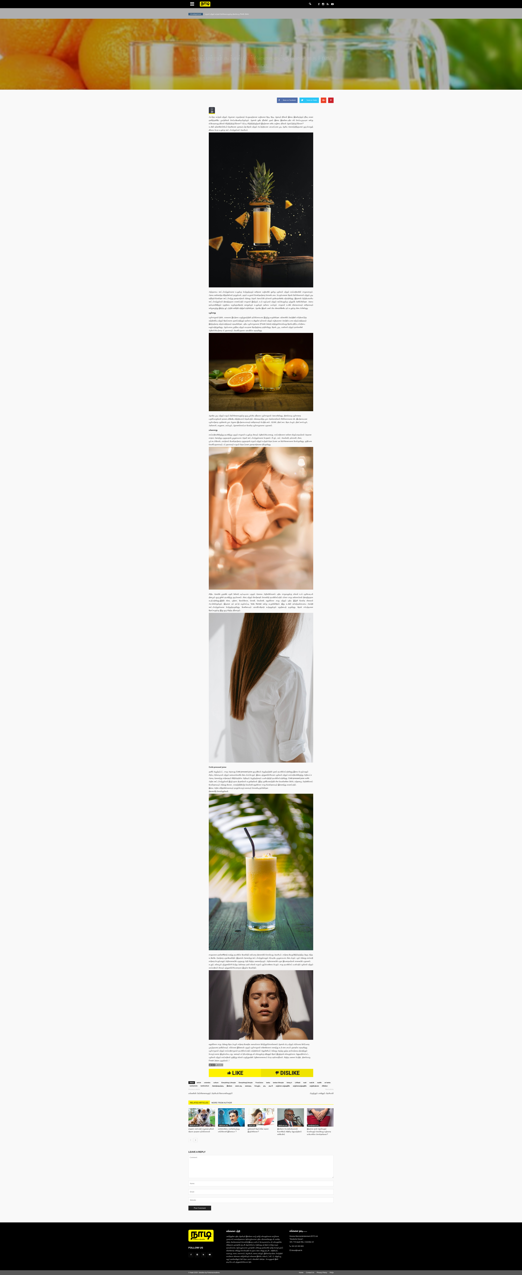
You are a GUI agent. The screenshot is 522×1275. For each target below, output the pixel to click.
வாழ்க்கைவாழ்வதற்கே (300, 1086)
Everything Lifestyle (228, 1082)
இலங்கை (229, 1086)
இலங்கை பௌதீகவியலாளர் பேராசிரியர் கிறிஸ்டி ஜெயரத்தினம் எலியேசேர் (289, 1131)
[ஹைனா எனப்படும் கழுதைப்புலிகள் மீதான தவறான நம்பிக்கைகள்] (201, 1117)
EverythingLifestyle (246, 1082)
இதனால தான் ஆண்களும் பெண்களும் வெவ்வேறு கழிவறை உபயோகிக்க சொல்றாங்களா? (319, 1131)
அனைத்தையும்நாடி (218, 1086)
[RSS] (327, 4)
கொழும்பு (257, 1086)
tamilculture (205, 1086)
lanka (268, 1082)
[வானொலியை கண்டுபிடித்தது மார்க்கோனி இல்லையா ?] (231, 1117)
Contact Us (310, 1273)
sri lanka (327, 1082)
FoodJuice (259, 1082)
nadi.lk (311, 1082)
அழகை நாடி (251, 1125)
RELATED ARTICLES (199, 1103)
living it (289, 1082)
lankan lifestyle (278, 1082)
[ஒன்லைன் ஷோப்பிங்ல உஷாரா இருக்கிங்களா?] (261, 1117)
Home (301, 1273)
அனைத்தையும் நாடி (313, 1125)
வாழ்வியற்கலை (314, 1086)
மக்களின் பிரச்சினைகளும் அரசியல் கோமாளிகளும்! (210, 1093)
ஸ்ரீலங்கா (325, 1086)
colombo (207, 1082)
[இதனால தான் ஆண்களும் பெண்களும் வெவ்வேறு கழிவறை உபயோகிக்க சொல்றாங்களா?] (320, 1117)
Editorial (258, 72)
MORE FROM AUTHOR (222, 1103)
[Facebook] (317, 4)
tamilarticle (194, 1086)
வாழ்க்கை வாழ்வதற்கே (283, 1086)
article (199, 1082)
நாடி (264, 1086)
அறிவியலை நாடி (194, 1125)
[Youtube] (331, 4)
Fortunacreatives (213, 1273)
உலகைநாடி (248, 1086)
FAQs (332, 1273)
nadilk (319, 1082)
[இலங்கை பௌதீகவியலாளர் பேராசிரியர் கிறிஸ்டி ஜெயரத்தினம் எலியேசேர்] (290, 1117)
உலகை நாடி (238, 1086)
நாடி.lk (271, 1086)
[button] (310, 4)
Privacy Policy (322, 1273)
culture (215, 1082)
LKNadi (297, 1082)
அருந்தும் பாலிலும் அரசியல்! (322, 1093)
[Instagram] (322, 4)
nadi (304, 1082)
